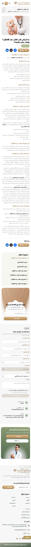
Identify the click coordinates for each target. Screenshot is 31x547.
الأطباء (27, 500)
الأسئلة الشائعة (25, 511)
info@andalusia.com (18, 409)
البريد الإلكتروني (25, 345)
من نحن (27, 497)
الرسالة (27, 379)
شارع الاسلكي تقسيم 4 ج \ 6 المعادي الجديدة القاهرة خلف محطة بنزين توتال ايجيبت (13, 416)
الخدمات (13, 497)
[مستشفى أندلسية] (22, 3)
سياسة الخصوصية (25, 514)
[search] (10, 3)
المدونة (13, 500)
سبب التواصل (25, 358)
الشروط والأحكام (25, 517)
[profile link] (23, 538)
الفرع (27, 372)
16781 (22, 403)
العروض (27, 503)
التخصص (26, 365)
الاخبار (13, 506)
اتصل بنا (27, 509)
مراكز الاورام (12, 503)
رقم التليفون (26, 352)
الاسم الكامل (25, 338)
